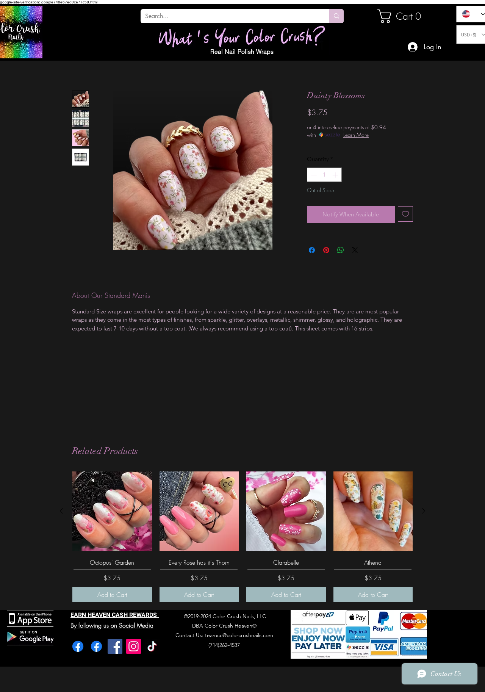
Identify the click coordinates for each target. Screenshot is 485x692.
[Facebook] (77, 646)
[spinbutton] (324, 175)
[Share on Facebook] (311, 250)
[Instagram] (133, 646)
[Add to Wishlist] (405, 214)
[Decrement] (313, 175)
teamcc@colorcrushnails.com (239, 635)
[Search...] (336, 16)
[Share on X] (355, 250)
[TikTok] (152, 646)
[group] (242, 537)
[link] (403, 16)
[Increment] (336, 175)
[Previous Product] (61, 510)
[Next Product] (423, 510)
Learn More (356, 134)
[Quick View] (112, 511)
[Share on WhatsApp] (340, 250)
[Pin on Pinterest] (326, 250)
